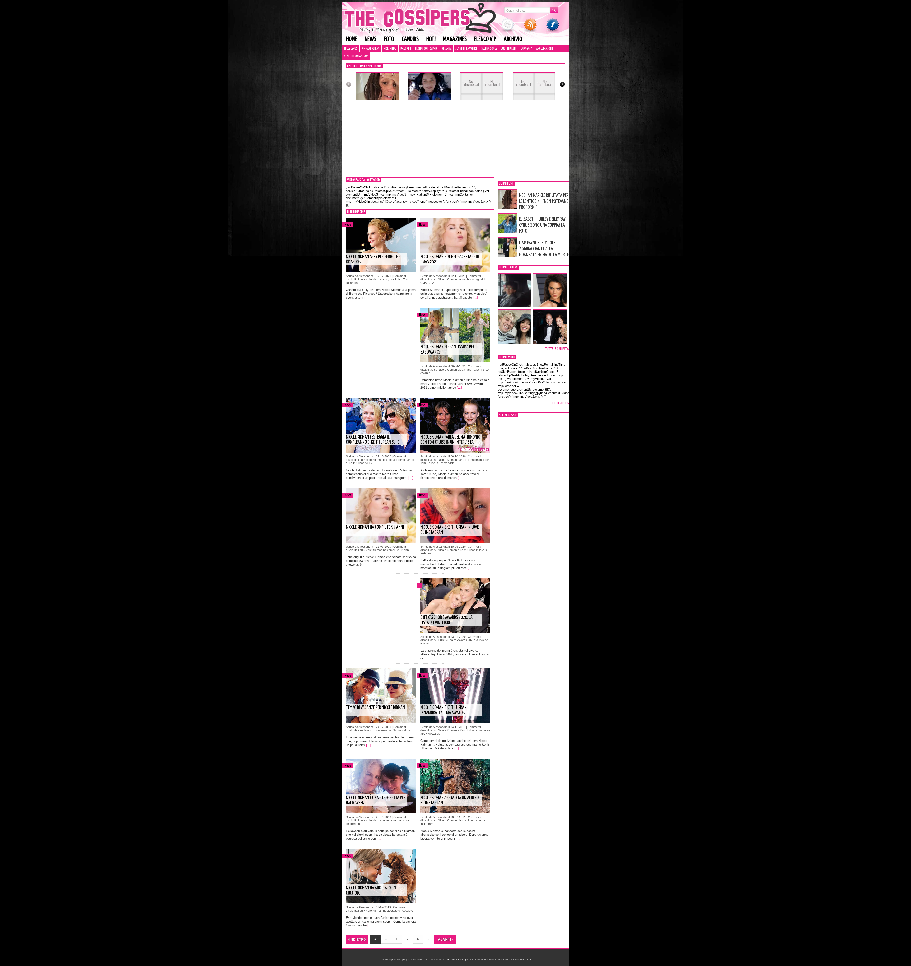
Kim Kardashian (371, 48)
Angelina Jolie (544, 48)
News (370, 39)
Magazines (455, 39)
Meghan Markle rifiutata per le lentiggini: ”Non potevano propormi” (544, 201)
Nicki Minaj (390, 48)
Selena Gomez (489, 48)
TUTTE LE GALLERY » (557, 349)
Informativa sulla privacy (460, 959)
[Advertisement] (455, 141)
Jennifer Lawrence (466, 48)
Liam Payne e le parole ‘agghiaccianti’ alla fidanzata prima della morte (544, 249)
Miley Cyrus (351, 48)
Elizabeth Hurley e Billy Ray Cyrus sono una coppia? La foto (542, 225)
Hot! (431, 39)
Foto (389, 39)
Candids (410, 39)
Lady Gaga (526, 48)
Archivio (513, 39)
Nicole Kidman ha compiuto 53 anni (375, 527)
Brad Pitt (405, 48)
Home (351, 39)
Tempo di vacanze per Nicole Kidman (375, 707)
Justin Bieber (509, 48)
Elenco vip (485, 39)
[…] (368, 297)
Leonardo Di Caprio (426, 48)
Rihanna (446, 48)
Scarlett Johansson (356, 56)
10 (418, 939)
